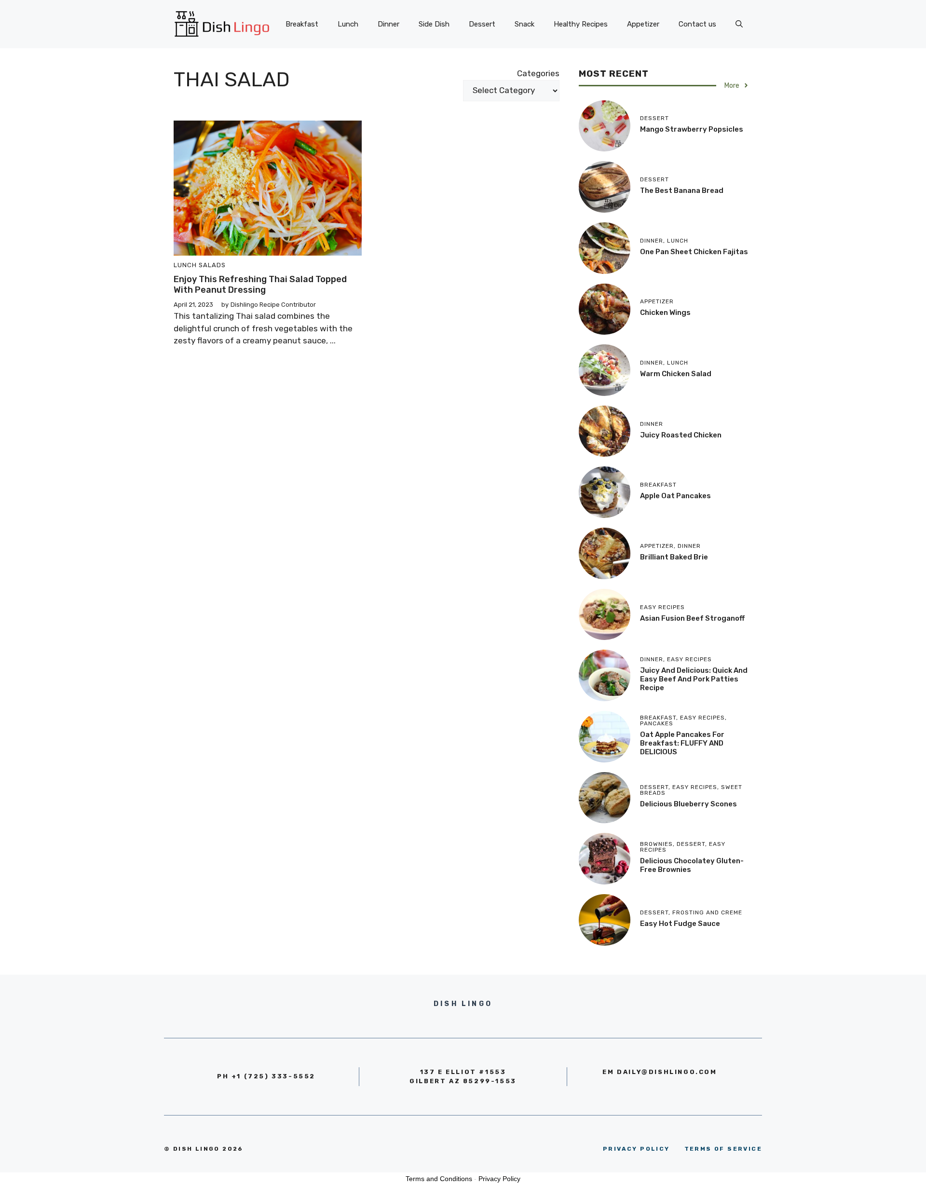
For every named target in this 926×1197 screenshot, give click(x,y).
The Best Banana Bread (681, 190)
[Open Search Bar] (739, 24)
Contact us (697, 24)
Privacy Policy (499, 1179)
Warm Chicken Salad (675, 373)
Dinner (388, 24)
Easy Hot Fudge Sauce (680, 923)
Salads (212, 265)
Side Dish (434, 24)
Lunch (348, 24)
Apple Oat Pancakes (675, 495)
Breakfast (302, 24)
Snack (524, 24)
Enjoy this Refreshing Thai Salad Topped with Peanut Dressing (260, 284)
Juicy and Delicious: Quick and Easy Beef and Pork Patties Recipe (694, 679)
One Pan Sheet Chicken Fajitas (694, 251)
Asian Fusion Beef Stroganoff (692, 618)
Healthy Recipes (581, 24)
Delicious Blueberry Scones (688, 804)
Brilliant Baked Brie (674, 557)
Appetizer (643, 24)
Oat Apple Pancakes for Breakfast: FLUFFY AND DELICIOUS (682, 743)
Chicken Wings (665, 312)
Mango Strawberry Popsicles (691, 129)
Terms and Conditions (439, 1179)
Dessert (482, 24)
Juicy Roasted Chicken (681, 435)
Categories (538, 73)
